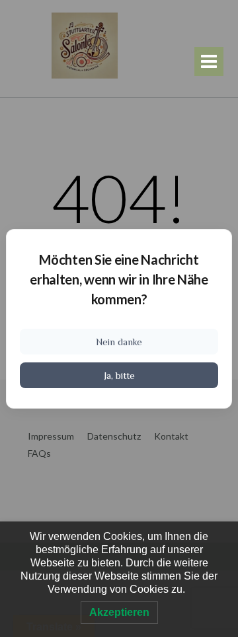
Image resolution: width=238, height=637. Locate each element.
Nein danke (119, 341)
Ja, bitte (119, 375)
